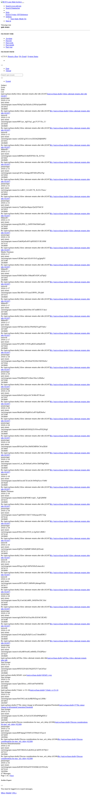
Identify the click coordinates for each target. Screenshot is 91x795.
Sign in (8, 21)
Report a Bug (13, 56)
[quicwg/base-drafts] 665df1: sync (39, 675)
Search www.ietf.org (13, 6)
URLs (14, 793)
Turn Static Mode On (18, 19)
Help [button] (7, 12)
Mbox (3, 793)
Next (12, 776)
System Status (33, 56)
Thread (8, 71)
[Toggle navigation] (23, 2)
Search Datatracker (13, 8)
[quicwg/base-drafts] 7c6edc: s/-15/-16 (44, 690)
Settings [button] (9, 17)
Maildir (8, 793)
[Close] (2, 785)
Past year (9, 47)
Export (8, 81)
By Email (22, 56)
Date (7, 69)
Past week (9, 43)
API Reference (22, 15)
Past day (9, 41)
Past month (10, 45)
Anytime (9, 39)
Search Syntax (11, 15)
